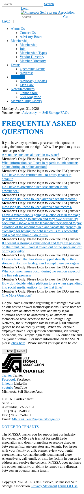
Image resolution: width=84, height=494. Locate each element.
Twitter (7, 375)
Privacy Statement (44, 486)
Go (65, 17)
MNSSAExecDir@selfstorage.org (36, 419)
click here (18, 343)
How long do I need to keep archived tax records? (37, 207)
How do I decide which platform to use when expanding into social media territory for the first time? (42, 285)
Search (49, 4)
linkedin (7, 383)
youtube (7, 387)
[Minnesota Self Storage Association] (48, 12)
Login (25, 8)
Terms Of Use (68, 486)
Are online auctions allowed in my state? (30, 155)
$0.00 (13, 10)
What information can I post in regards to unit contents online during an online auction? (40, 165)
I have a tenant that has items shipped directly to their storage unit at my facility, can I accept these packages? (40, 261)
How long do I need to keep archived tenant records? (39, 199)
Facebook (9, 379)
